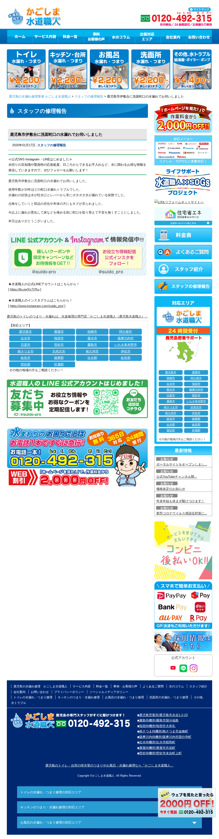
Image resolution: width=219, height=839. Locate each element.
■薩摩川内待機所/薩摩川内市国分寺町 (164, 737)
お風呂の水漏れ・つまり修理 (124, 697)
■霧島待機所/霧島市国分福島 (158, 720)
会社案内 (173, 36)
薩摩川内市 (126, 338)
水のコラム (122, 36)
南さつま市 (26, 351)
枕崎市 (92, 331)
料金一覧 (71, 36)
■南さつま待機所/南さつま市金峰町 (162, 731)
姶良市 (25, 358)
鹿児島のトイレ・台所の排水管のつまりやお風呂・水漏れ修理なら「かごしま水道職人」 (109, 765)
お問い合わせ (199, 36)
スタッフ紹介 (198, 686)
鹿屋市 (59, 331)
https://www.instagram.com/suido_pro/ (37, 306)
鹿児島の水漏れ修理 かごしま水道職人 (40, 686)
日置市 (25, 344)
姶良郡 (125, 358)
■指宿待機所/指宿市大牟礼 (156, 726)
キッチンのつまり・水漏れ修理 (79, 697)
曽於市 (59, 344)
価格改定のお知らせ (170, 489)
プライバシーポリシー (69, 692)
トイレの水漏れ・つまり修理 (32, 697)
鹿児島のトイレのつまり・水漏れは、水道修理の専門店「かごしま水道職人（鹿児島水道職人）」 (77, 316)
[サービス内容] (37, 36)
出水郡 (92, 358)
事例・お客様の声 (96, 36)
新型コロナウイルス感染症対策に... (181, 513)
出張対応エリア (147, 36)
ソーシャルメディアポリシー (108, 692)
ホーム (19, 36)
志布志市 (58, 351)
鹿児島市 (25, 331)
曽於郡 (25, 364)
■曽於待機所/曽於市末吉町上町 (159, 753)
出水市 (25, 338)
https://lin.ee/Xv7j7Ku (24, 289)
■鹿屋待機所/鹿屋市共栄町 (156, 748)
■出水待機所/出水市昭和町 (156, 742)
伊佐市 (125, 351)
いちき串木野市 (125, 344)
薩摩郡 (59, 358)
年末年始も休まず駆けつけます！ (180, 501)
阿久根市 (125, 331)
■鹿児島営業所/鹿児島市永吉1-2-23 (162, 715)
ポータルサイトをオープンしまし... (181, 464)
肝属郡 (59, 364)
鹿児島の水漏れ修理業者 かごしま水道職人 (40, 96)
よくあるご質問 (153, 686)
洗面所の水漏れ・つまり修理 (168, 697)
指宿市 (59, 338)
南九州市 (92, 351)
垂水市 (92, 338)
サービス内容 (45, 36)
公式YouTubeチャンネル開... (176, 476)
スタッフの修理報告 (88, 96)
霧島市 (92, 344)
